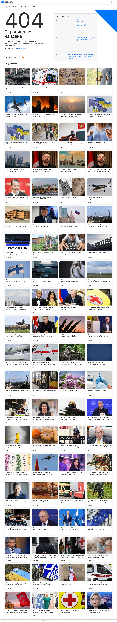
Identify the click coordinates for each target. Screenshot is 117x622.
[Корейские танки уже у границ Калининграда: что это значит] (17, 81)
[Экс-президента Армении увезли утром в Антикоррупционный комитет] (99, 329)
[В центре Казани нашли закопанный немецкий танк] (72, 191)
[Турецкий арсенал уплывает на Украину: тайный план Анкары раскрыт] (17, 605)
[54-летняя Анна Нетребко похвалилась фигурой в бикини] (45, 412)
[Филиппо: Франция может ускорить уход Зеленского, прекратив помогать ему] (45, 164)
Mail (3, 620)
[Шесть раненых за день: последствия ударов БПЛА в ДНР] (45, 357)
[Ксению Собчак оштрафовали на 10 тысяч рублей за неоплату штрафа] (17, 191)
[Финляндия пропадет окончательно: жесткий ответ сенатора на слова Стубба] (17, 274)
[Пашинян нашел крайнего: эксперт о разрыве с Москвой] (17, 301)
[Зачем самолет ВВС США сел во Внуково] (99, 246)
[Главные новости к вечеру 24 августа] (72, 301)
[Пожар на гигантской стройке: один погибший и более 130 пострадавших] (99, 577)
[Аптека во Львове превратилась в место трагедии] (45, 81)
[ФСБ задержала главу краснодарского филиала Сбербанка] (72, 274)
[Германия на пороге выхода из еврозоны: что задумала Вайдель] (17, 467)
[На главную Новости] (8, 2)
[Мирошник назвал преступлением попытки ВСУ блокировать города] (17, 494)
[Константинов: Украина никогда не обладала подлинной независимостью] (17, 577)
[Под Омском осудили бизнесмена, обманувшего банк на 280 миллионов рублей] (45, 494)
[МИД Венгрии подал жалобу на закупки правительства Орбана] (99, 412)
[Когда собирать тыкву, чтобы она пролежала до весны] (45, 439)
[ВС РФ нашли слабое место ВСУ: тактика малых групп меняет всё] (99, 164)
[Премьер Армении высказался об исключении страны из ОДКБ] (99, 439)
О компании (8, 620)
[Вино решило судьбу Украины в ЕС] (17, 136)
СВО (33, 7)
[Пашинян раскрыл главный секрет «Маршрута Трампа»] (45, 522)
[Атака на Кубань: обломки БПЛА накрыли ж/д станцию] (99, 301)
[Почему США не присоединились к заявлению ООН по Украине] (17, 522)
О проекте (47, 620)
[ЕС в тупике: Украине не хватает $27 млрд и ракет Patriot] (99, 522)
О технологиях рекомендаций (59, 620)
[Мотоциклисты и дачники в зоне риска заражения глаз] (45, 246)
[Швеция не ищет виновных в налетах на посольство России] (17, 219)
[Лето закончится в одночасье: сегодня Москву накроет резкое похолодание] (17, 164)
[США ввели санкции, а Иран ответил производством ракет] (72, 329)
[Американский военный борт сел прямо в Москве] (17, 109)
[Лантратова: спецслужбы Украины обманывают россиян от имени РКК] (72, 549)
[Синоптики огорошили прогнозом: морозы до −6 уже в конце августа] (72, 439)
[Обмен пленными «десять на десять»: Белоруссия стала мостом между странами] (45, 467)
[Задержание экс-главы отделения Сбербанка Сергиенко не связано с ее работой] (45, 549)
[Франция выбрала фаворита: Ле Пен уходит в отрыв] (99, 605)
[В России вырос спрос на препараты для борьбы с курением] (99, 136)
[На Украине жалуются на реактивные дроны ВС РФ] (99, 357)
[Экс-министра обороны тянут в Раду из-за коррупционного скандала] (45, 329)
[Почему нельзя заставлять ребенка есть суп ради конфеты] (17, 412)
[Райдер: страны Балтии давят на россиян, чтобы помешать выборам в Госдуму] (72, 219)
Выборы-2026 (11, 7)
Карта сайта (112, 620)
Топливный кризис (44, 7)
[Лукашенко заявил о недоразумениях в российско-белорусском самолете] (99, 191)
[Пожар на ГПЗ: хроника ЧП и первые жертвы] (72, 605)
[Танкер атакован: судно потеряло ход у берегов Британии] (72, 109)
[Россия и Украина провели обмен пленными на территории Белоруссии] (45, 577)
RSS (42, 620)
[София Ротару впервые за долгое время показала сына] (72, 467)
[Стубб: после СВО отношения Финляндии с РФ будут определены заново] (72, 522)
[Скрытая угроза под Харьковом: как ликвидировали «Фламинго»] (99, 274)
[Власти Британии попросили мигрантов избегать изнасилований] (72, 164)
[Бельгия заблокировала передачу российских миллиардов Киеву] (99, 109)
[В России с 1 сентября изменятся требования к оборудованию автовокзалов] (45, 384)
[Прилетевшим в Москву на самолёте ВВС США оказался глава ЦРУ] (45, 191)
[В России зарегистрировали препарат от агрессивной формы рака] (99, 384)
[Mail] (2, 2)
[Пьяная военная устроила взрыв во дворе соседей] (17, 246)
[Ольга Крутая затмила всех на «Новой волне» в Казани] (45, 301)
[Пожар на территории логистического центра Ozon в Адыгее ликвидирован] (72, 412)
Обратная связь (104, 620)
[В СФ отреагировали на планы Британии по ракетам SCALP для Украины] (17, 357)
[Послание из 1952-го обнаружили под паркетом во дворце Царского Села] (72, 81)
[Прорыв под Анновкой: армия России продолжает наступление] (99, 494)
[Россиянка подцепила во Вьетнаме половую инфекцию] (99, 81)
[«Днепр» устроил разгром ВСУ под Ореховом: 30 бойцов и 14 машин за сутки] (72, 357)
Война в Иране (24, 7)
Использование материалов (92, 620)
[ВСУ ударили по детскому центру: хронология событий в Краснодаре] (72, 494)
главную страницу (23, 48)
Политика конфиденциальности (75, 620)
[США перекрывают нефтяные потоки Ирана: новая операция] (17, 549)
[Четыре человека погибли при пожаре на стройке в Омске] (45, 274)
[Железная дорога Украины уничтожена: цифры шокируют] (99, 219)
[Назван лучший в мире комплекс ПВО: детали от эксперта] (17, 329)
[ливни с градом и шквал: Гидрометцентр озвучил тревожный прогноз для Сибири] (17, 439)
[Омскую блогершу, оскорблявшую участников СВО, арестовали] (72, 136)
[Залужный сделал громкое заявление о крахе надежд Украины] (45, 219)
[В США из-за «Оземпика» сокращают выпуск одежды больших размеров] (45, 605)
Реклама (15, 620)
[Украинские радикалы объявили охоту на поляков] (72, 577)
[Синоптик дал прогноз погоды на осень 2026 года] (45, 136)
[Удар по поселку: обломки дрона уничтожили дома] (45, 109)
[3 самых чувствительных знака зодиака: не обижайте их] (99, 549)
